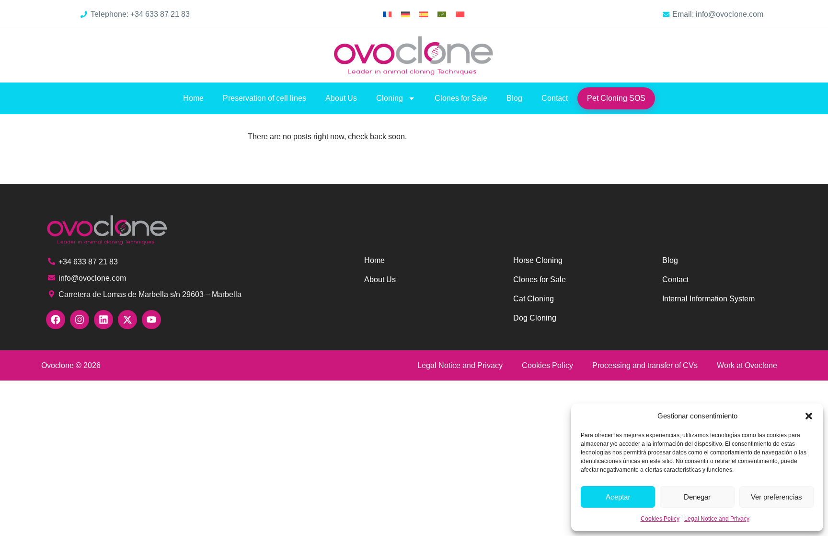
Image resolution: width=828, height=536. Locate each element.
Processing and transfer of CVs (645, 365)
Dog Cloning (534, 318)
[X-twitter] (127, 319)
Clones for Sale (461, 98)
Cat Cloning (533, 299)
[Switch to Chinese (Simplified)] (460, 14)
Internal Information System (708, 299)
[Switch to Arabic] (442, 14)
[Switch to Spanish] (423, 14)
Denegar (697, 497)
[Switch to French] (387, 14)
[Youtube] (151, 319)
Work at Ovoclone (747, 365)
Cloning (389, 98)
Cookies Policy (660, 518)
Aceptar (618, 497)
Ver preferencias (776, 497)
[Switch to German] (405, 14)
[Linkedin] (103, 319)
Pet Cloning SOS (616, 98)
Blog (514, 98)
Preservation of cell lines (264, 98)
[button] (809, 416)
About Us (341, 98)
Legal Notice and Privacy (716, 518)
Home (193, 98)
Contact (554, 98)
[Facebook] (55, 319)
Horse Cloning (538, 260)
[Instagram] (79, 319)
